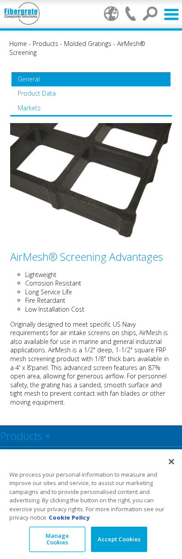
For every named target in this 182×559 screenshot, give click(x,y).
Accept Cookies (119, 539)
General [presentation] (29, 79)
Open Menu (171, 14)
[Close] (171, 461)
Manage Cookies (57, 539)
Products (45, 43)
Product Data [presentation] (37, 93)
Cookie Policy (69, 517)
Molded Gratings (87, 43)
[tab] (91, 79)
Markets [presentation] (29, 108)
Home (18, 43)
